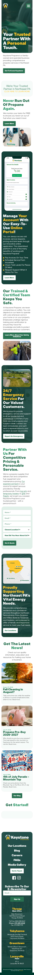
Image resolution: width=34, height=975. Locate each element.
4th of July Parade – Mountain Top (16, 780)
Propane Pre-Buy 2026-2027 (14, 736)
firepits (6, 499)
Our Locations (17, 848)
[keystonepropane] (17, 840)
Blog (17, 853)
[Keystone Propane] (5, 5)
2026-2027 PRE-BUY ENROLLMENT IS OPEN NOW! (17, 90)
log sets (23, 494)
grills (23, 496)
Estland (21, 973)
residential (15, 419)
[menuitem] (28, 5)
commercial (8, 421)
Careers (17, 857)
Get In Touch (17, 873)
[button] (28, 5)
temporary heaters (11, 496)
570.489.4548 (19, 925)
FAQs (17, 862)
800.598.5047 (20, 923)
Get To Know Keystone (14, 71)
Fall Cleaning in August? (13, 693)
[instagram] (19, 880)
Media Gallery (17, 867)
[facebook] (14, 880)
